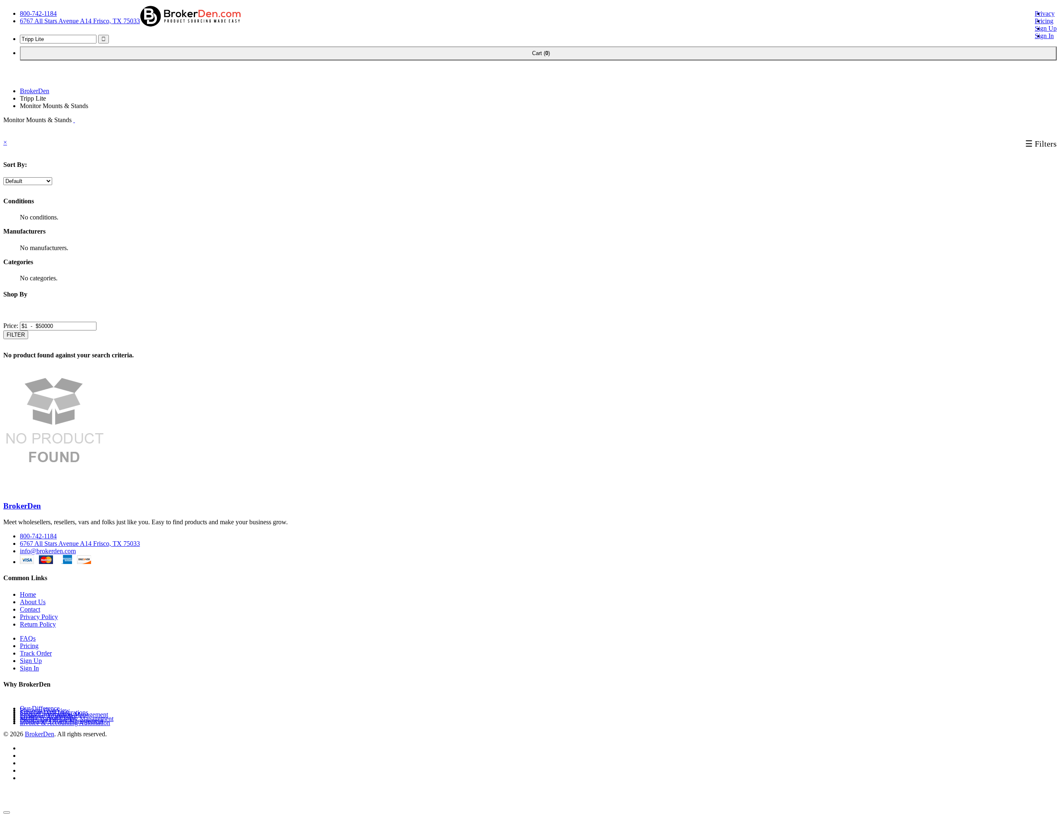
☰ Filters (1041, 143)
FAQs (28, 638)
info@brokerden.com (48, 550)
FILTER (16, 335)
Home (28, 594)
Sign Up (1046, 28)
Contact (30, 609)
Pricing (1044, 20)
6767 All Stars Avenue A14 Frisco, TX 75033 (80, 20)
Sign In (1044, 35)
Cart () (538, 53)
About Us (33, 601)
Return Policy (38, 624)
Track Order (36, 653)
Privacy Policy (39, 616)
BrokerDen (34, 90)
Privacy (1045, 13)
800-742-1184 (38, 13)
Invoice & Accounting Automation (65, 722)
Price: (10, 325)
